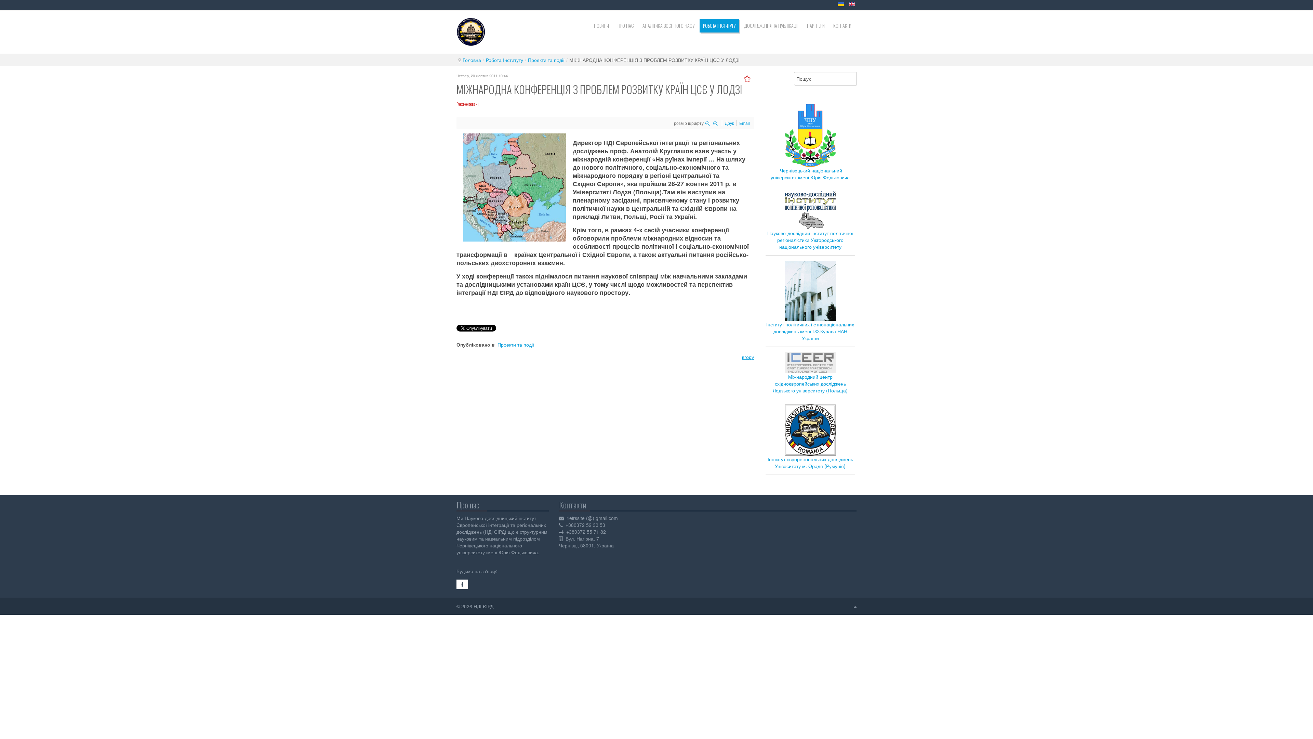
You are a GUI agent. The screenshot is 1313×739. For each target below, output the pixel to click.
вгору (748, 356)
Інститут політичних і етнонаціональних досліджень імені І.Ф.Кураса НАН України (810, 331)
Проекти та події (546, 59)
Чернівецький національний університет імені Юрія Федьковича (810, 174)
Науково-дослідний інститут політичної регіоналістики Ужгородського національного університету (810, 240)
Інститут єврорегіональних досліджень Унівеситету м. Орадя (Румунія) (810, 462)
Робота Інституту (504, 59)
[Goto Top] (855, 606)
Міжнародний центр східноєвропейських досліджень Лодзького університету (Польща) (810, 383)
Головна (472, 59)
